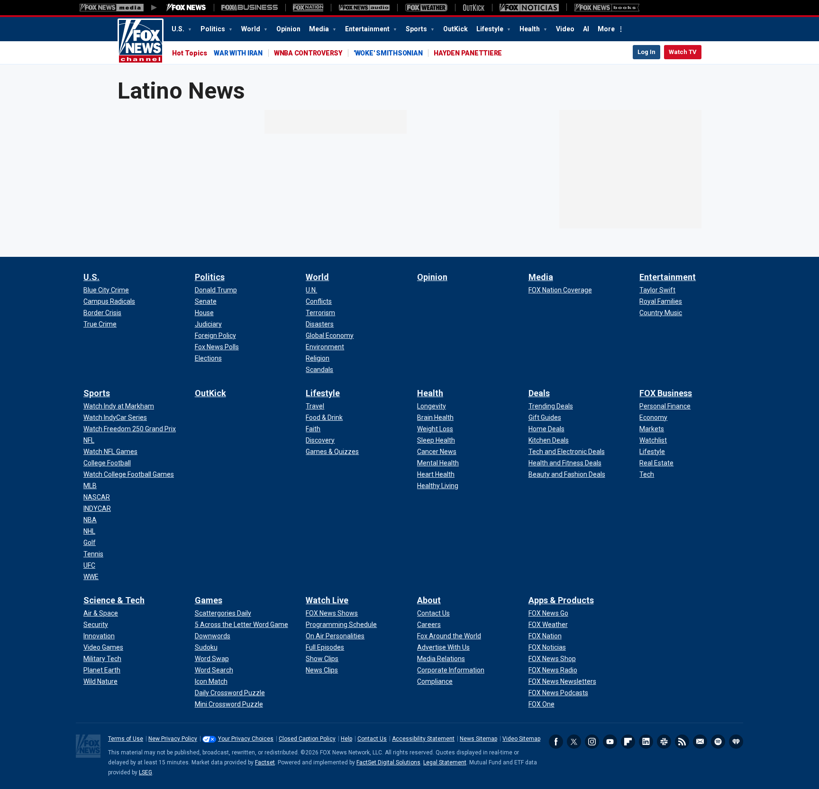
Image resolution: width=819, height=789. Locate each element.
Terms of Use (125, 738)
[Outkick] (473, 7)
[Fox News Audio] (364, 7)
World (251, 29)
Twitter (574, 742)
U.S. (179, 29)
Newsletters (700, 742)
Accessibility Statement (423, 738)
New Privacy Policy (172, 738)
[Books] (607, 7)
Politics (213, 29)
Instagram (592, 742)
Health (530, 29)
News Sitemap (478, 738)
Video (565, 29)
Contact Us (372, 738)
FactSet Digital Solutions (388, 762)
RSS (682, 742)
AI (586, 29)
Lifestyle (490, 29)
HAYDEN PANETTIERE (468, 53)
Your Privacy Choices (245, 738)
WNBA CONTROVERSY (308, 53)
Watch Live (327, 600)
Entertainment (368, 29)
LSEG (145, 772)
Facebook (556, 742)
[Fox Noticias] (529, 7)
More (606, 29)
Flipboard (628, 742)
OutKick (455, 29)
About (429, 600)
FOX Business (665, 393)
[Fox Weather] (426, 7)
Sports (417, 29)
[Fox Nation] (308, 7)
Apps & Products (561, 600)
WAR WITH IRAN (238, 53)
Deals (539, 393)
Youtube (610, 742)
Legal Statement (444, 762)
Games (208, 600)
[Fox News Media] (186, 7)
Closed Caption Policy (307, 738)
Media (319, 29)
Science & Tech (114, 600)
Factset (265, 762)
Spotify (718, 742)
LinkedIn (646, 742)
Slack (664, 742)
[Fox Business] (249, 7)
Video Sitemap (521, 738)
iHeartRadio (736, 742)
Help (346, 738)
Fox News (141, 41)
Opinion (288, 29)
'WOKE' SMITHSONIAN (388, 53)
